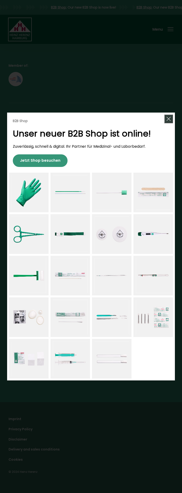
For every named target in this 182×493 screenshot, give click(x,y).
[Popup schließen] (168, 118)
